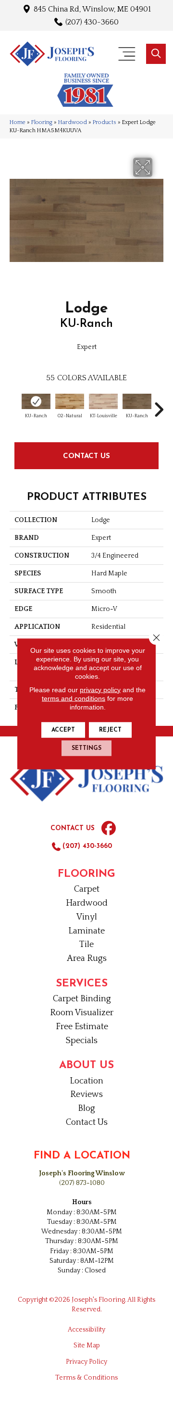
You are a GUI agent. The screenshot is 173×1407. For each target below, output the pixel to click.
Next (158, 405)
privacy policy (100, 689)
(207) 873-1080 (82, 1183)
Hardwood (72, 122)
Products (104, 122)
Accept (63, 730)
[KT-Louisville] (103, 401)
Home (17, 122)
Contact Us (86, 455)
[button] (156, 54)
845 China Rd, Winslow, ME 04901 (92, 9)
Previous (14, 405)
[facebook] (108, 828)
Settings (86, 748)
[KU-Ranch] (36, 401)
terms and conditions (73, 698)
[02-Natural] (69, 401)
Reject (110, 730)
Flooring (41, 122)
